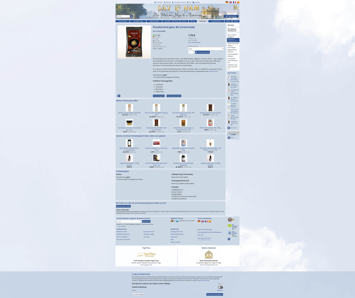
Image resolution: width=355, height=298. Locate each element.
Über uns (200, 235)
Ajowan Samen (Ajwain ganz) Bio (129, 113)
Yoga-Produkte (154, 21)
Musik (176, 21)
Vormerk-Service (149, 231)
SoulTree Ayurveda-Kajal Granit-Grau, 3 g (156, 164)
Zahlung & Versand (180, 2)
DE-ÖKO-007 (234, 228)
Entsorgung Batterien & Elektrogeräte (209, 232)
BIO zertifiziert (234, 225)
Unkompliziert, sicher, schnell (186, 220)
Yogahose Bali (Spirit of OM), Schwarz (129, 164)
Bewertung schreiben (174, 96)
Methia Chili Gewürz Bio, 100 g (210, 128)
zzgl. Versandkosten (194, 42)
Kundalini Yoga (138, 21)
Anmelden (159, 2)
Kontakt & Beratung (177, 234)
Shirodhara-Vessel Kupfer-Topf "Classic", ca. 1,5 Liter (210, 149)
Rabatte (168, 2)
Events (228, 21)
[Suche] (131, 16)
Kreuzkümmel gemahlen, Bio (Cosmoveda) (156, 129)
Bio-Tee (192, 21)
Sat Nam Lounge (149, 234)
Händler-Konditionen (123, 234)
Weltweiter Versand (177, 218)
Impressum (174, 237)
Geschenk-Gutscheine (123, 239)
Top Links (147, 237)
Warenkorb (232, 16)
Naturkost (203, 21)
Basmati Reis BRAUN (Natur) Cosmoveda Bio (129, 149)
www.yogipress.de (146, 265)
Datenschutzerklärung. (203, 280)
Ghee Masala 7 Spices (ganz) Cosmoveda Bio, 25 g (183, 129)
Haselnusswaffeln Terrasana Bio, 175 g (156, 149)
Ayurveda (167, 21)
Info (190, 2)
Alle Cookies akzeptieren (215, 294)
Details (134, 290)
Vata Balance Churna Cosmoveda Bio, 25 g (129, 129)
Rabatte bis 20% (121, 231)
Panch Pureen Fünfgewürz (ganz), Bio (156, 114)
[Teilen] (119, 96)
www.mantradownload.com (209, 265)
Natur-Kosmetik (234, 232)
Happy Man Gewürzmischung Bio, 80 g (183, 149)
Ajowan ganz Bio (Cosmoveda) (210, 113)
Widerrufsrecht (175, 242)
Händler (197, 2)
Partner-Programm (122, 237)
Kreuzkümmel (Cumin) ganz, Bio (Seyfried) (183, 114)
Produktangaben (158, 96)
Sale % (236, 21)
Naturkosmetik (216, 21)
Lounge (233, 134)
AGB (172, 239)
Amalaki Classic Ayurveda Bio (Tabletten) (183, 164)
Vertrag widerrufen (204, 238)
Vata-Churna (213, 71)
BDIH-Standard (234, 235)
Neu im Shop (123, 21)
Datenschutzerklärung (205, 229)
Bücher (184, 21)
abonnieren (146, 221)
